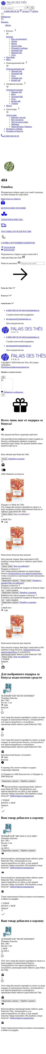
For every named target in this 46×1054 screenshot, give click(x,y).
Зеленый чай (16, 50)
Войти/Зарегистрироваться (22, 796)
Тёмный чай (16, 78)
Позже (4, 459)
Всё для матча (17, 120)
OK (3, 377)
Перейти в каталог (16, 459)
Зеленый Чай (17, 97)
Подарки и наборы (19, 48)
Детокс (14, 41)
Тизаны (14, 103)
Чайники (15, 124)
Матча (14, 43)
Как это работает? (21, 514)
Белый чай (15, 80)
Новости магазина (9, 263)
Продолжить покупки (10, 581)
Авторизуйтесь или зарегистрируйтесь (25, 573)
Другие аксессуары (19, 122)
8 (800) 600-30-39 (13, 310)
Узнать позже (7, 514)
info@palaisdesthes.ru (30, 310)
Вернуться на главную (11, 199)
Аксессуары (16, 46)
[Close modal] (3, 394)
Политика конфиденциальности (15, 367)
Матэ (13, 94)
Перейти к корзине (28, 592)
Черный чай (16, 53)
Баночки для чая (18, 117)
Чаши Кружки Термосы (21, 126)
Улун (13, 55)
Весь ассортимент (19, 39)
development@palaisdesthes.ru (18, 319)
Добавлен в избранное (13, 392)
